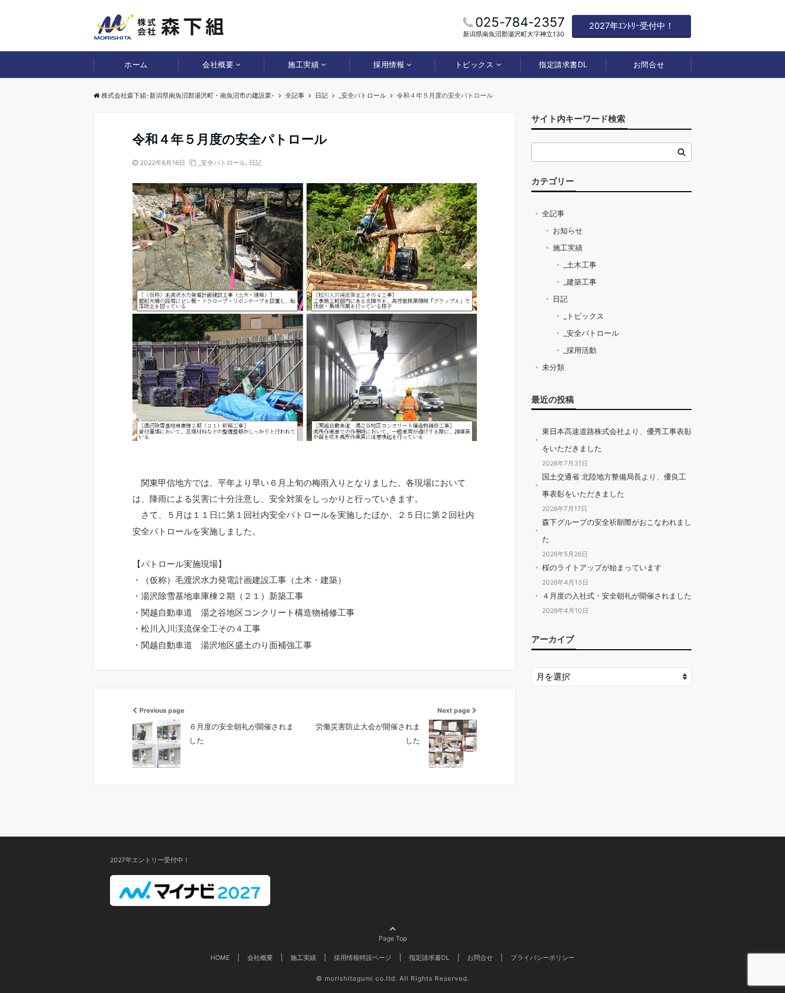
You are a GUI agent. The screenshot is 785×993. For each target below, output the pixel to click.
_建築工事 (579, 281)
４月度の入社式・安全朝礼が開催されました (617, 595)
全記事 (553, 213)
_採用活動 (579, 349)
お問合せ (648, 64)
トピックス (474, 64)
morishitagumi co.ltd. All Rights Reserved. (397, 978)
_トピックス (583, 315)
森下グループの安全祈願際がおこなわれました (617, 530)
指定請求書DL (563, 64)
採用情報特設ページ (362, 957)
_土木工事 (579, 264)
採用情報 (388, 64)
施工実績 (303, 64)
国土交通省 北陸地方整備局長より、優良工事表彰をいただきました (614, 485)
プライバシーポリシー (543, 957)
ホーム (136, 64)
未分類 (553, 367)
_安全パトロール (222, 163)
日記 (255, 163)
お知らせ (568, 230)
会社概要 (217, 64)
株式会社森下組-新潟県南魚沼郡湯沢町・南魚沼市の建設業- (187, 95)
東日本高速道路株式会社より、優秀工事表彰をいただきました (617, 440)
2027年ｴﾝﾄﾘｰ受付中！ (631, 25)
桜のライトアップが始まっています (602, 567)
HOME (220, 957)
